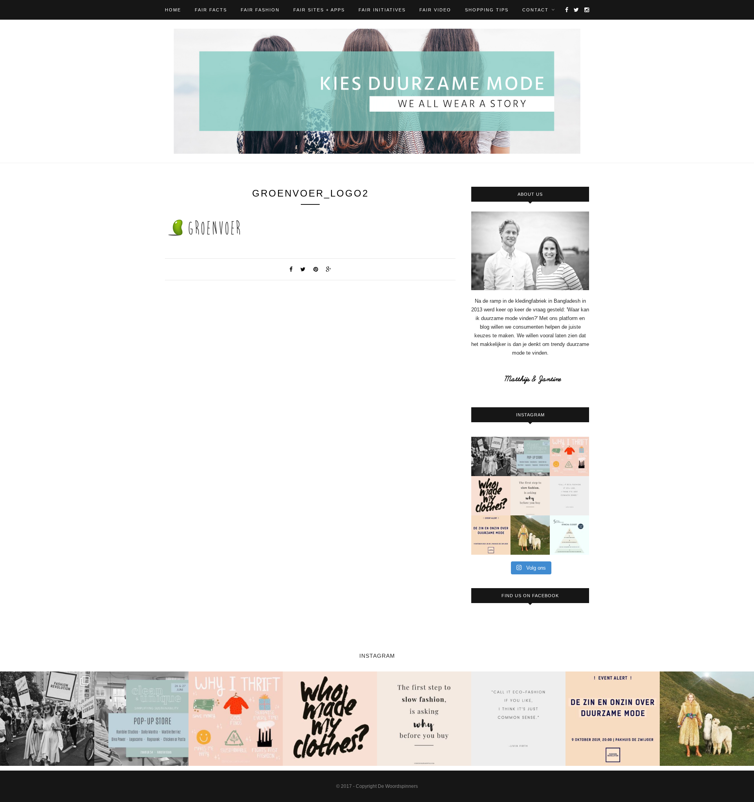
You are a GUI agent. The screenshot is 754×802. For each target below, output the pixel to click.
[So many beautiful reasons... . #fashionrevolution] (569, 456)
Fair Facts (211, 9)
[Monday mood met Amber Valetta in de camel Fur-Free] (530, 535)
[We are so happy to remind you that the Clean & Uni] (530, 456)
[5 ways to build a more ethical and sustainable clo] (569, 535)
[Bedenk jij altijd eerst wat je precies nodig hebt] (530, 495)
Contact (535, 9)
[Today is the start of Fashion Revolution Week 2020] (491, 495)
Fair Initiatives (382, 9)
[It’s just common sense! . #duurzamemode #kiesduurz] (569, 495)
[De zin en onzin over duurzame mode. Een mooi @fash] (491, 535)
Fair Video (435, 9)
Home (173, 9)
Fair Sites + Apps (319, 9)
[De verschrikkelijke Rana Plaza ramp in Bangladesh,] (491, 456)
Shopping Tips (487, 9)
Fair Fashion (260, 9)
